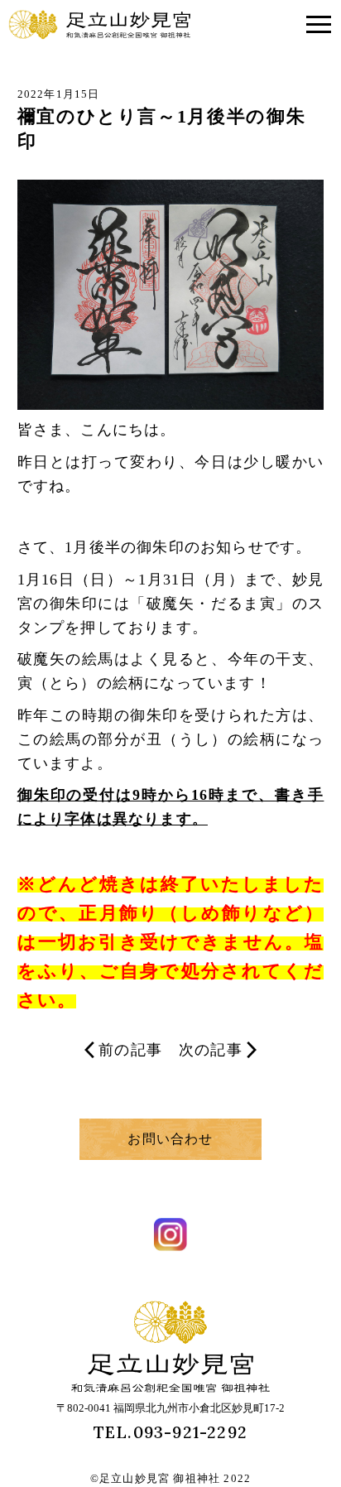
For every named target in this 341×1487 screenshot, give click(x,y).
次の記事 (211, 1050)
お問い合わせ (170, 1139)
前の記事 (130, 1050)
